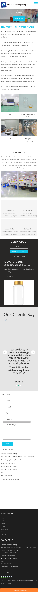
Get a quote (6, 395)
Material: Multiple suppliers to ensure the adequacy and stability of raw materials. (19, 270)
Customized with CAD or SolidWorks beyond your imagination (10, 214)
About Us (19, 152)
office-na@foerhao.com (13, 479)
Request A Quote (19, 18)
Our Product (19, 241)
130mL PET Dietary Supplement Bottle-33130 (17, 263)
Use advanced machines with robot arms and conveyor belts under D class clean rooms (10, 233)
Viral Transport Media (19, 256)
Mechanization (10, 229)
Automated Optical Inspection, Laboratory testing (28, 214)
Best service (28, 229)
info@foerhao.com (11, 466)
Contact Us (7, 540)
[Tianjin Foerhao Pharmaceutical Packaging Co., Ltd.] (19, 184)
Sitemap (3, 534)
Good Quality (28, 210)
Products (3, 526)
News (2, 521)
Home (2, 518)
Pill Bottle (19, 247)
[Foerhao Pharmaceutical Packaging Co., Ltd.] (15, 5)
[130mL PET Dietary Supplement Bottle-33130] (19, 292)
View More (10, 276)
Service (3, 523)
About (2, 532)
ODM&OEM (10, 210)
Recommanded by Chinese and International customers (28, 233)
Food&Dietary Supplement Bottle (20, 251)
